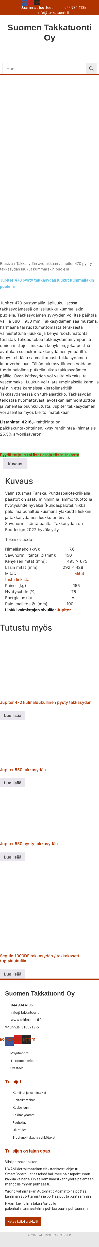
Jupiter (64, 609)
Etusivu (6, 263)
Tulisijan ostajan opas (27, 1151)
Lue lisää (12, 715)
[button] (49, 52)
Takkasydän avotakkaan (37, 263)
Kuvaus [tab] (15, 463)
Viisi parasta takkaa (21, 1162)
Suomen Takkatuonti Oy (40, 993)
